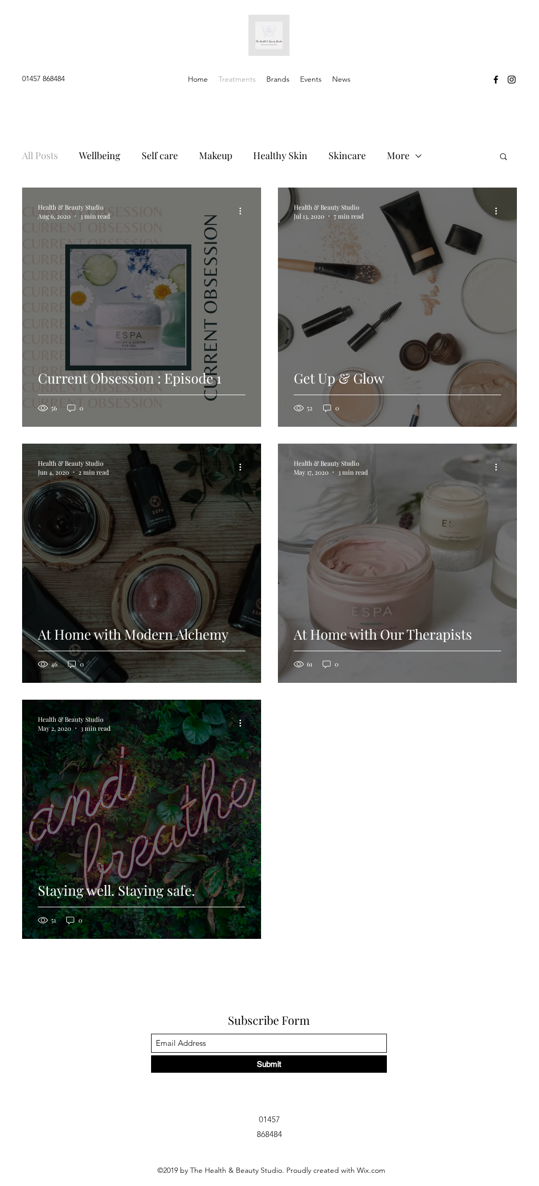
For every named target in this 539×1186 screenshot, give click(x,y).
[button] (503, 157)
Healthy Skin (280, 155)
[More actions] (243, 211)
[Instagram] (511, 79)
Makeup (215, 155)
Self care (160, 155)
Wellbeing (100, 155)
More (398, 155)
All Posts (40, 155)
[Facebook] (496, 79)
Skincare (347, 155)
